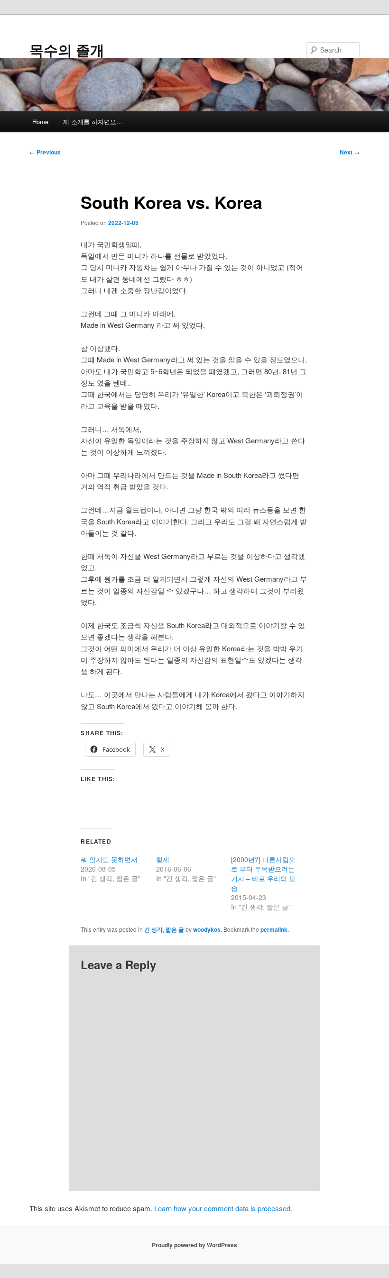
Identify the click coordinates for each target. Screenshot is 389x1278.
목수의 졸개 (66, 49)
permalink (273, 929)
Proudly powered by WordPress (194, 1245)
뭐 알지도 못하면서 (109, 859)
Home (40, 121)
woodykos (207, 929)
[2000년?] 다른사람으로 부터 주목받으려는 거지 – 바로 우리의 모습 (263, 873)
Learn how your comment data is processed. (223, 1208)
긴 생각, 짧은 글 (164, 929)
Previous (45, 152)
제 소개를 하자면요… (92, 121)
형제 (162, 859)
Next (350, 152)
